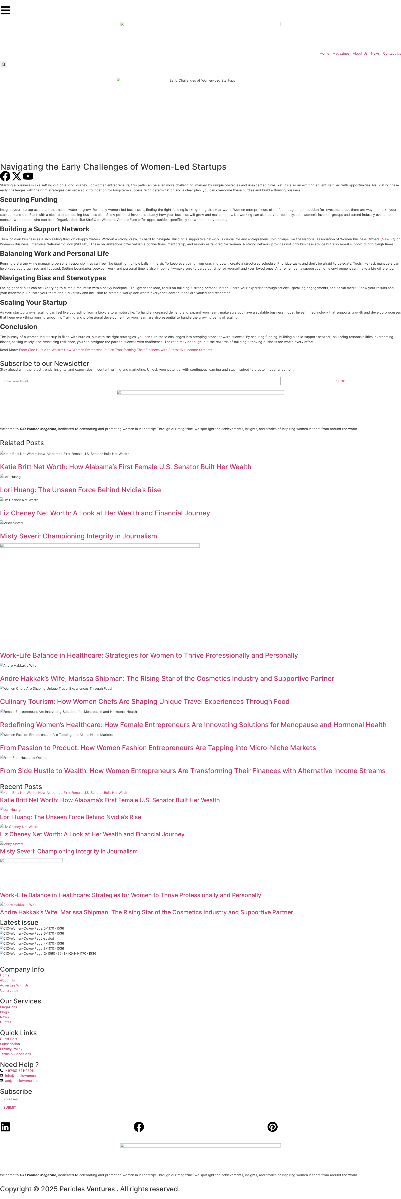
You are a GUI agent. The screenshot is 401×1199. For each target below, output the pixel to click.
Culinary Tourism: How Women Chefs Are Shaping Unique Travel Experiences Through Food (145, 701)
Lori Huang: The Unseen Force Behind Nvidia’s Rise (80, 490)
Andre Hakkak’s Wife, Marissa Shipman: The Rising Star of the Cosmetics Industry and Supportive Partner (167, 678)
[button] (3, 64)
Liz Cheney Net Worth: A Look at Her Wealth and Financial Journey (105, 513)
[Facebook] (139, 1127)
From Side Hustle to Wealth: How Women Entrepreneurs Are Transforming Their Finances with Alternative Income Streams (115, 350)
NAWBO (388, 239)
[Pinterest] (272, 1127)
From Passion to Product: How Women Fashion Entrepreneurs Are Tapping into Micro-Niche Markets (158, 748)
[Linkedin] (5, 1127)
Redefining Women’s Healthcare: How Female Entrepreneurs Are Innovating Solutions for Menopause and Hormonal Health (193, 725)
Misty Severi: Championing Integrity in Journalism (78, 536)
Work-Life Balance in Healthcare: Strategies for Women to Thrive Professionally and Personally (149, 655)
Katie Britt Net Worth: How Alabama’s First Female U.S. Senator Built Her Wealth (125, 467)
